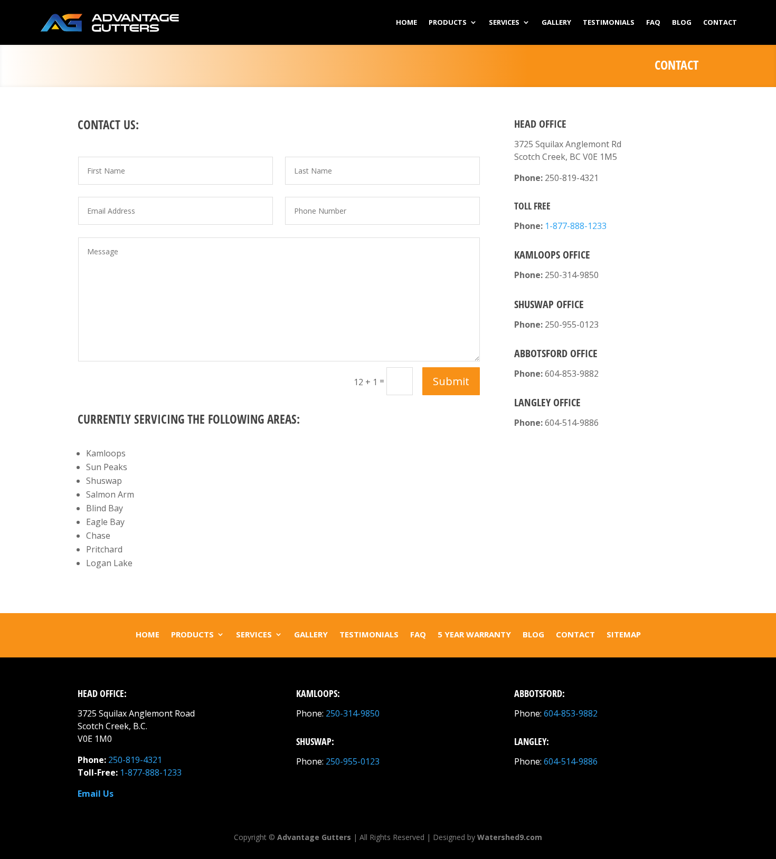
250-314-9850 (353, 713)
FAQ (653, 22)
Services (504, 22)
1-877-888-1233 (576, 226)
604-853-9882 (571, 713)
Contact (720, 22)
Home (406, 22)
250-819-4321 (135, 760)
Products (448, 22)
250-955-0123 (353, 761)
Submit (451, 381)
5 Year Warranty (474, 634)
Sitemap (624, 634)
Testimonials (609, 22)
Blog (682, 22)
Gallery (556, 22)
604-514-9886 (571, 761)
